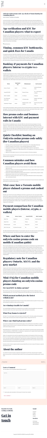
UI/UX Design (35, 421)
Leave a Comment (6, 17)
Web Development (36, 422)
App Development (36, 424)
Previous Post (4, 361)
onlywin (8, 253)
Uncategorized (12, 17)
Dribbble (34, 413)
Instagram (34, 411)
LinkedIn (34, 416)
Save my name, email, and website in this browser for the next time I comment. (18, 392)
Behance (34, 414)
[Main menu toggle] (44, 4)
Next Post (43, 361)
